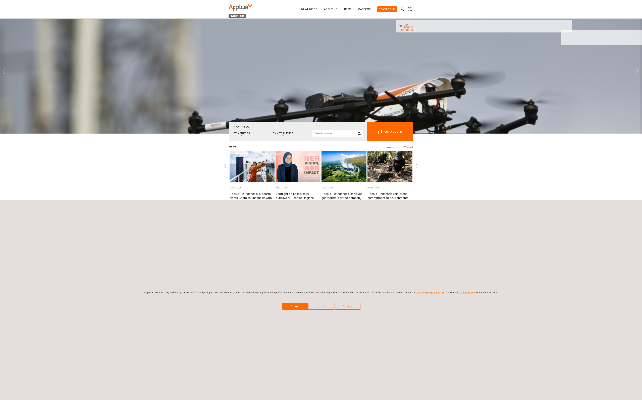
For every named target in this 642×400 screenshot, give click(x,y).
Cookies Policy (467, 292)
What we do (309, 9)
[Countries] (409, 9)
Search (402, 9)
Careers (364, 9)
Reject (321, 306)
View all (408, 147)
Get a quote (393, 131)
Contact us (387, 9)
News (348, 9)
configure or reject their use (430, 292)
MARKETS (241, 133)
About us (330, 9)
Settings (347, 306)
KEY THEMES (283, 133)
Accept (295, 306)
